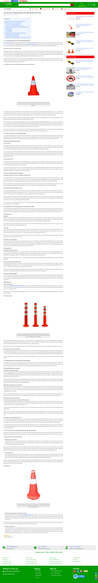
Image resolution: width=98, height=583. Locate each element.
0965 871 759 (11, 574)
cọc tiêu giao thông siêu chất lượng (16, 285)
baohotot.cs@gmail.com (14, 571)
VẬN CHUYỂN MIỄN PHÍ (12, 546)
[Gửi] (71, 5)
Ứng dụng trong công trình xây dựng (12, 35)
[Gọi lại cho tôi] (96, 575)
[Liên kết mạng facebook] (96, 578)
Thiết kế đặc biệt (9, 31)
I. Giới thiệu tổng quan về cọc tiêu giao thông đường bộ (14, 21)
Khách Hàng (38, 573)
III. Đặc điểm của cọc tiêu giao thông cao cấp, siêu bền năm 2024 (16, 27)
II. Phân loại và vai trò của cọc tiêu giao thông (12, 22)
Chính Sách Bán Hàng (56, 575)
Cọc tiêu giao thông (8, 42)
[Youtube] (74, 571)
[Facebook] (78, 571)
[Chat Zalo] (96, 573)
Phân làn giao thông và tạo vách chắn (13, 34)
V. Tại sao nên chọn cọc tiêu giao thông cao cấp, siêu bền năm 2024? (17, 37)
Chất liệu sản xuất (9, 28)
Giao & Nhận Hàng (55, 573)
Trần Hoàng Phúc (15, 14)
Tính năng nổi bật (9, 30)
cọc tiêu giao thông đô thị (30, 44)
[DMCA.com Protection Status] (86, 571)
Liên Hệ (37, 577)
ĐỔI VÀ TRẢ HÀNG (42, 546)
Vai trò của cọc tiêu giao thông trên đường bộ (14, 25)
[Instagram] (81, 571)
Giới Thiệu (38, 571)
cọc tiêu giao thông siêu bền (27, 514)
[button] (91, 5)
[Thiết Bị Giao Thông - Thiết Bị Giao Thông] (10, 5)
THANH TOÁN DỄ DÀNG (75, 546)
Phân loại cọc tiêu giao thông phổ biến (13, 24)
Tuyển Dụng (38, 575)
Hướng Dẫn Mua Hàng (56, 571)
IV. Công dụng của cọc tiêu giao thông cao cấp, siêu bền (14, 33)
